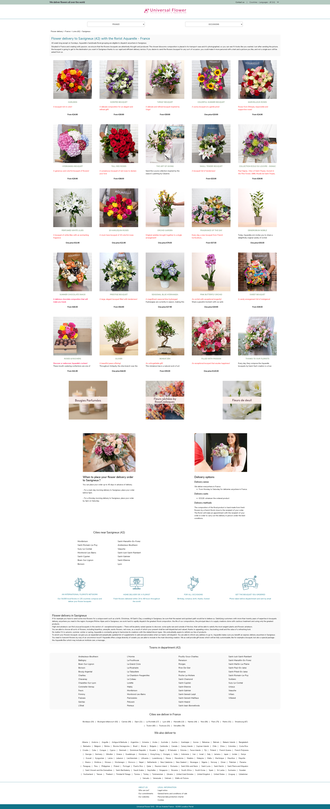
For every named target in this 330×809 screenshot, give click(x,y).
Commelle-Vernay (86, 686)
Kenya (243, 754)
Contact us (240, 2)
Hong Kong (155, 754)
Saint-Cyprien (84, 556)
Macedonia (179, 758)
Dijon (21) (138, 721)
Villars (231, 694)
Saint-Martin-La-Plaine (239, 664)
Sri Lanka (220, 770)
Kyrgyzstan (99, 758)
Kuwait (89, 758)
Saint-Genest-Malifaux (189, 698)
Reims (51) (227, 721)
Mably (130, 686)
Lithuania (144, 758)
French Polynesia (241, 750)
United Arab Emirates (184, 774)
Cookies (161, 800)
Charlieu (82, 675)
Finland (213, 750)
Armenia (145, 742)
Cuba (94, 750)
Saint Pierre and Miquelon (238, 766)
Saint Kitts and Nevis (189, 766)
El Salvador (172, 750)
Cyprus (113, 750)
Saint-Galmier (124, 556)
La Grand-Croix (134, 664)
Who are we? (143, 790)
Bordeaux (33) (88, 721)
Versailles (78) (179, 725)
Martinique (219, 758)
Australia (164, 742)
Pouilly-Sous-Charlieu (188, 656)
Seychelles (151, 770)
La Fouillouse (133, 660)
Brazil (135, 746)
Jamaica (217, 754)
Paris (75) (215, 721)
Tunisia (137, 774)
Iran (194, 754)
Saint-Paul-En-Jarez (238, 667)
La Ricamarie (132, 667)
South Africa (186, 770)
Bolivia (107, 746)
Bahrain (216, 742)
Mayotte (242, 758)
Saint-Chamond (186, 679)
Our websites (143, 797)
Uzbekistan (243, 774)
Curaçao (103, 750)
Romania (174, 766)
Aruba (154, 742)
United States (219, 774)
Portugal (126, 766)
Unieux (232, 686)
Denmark (122, 750)
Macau (168, 758)
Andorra (95, 742)
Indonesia (185, 754)
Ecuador (153, 750)
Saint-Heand (184, 701)
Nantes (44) (192, 721)
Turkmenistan (157, 774)
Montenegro (120, 762)
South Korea (200, 770)
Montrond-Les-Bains (87, 552)
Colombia (232, 746)
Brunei (143, 746)
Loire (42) (76, 31)
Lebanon (119, 758)
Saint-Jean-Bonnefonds (189, 705)
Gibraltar (109, 754)
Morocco (131, 762)
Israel (201, 754)
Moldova (97, 762)
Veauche (121, 549)
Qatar (149, 766)
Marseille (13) (179, 721)
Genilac (81, 701)
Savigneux (86, 31)
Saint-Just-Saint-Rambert (129, 552)
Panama (243, 762)
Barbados (87, 746)
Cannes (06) (126, 721)
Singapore (163, 770)
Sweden (242, 770)
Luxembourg (157, 758)
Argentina (134, 742)
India (176, 754)
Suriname (232, 770)
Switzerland (88, 774)
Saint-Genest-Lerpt (187, 694)
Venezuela (157, 778)
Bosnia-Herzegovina (121, 746)
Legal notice (162, 790)
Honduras (143, 754)
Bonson (81, 564)
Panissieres (132, 698)
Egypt (162, 750)
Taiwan (99, 774)
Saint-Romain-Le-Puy (87, 545)
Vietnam (168, 778)
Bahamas (206, 742)
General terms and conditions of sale (172, 793)
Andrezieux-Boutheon (128, 545)
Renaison (183, 660)
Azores (196, 742)
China (222, 746)
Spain (211, 770)
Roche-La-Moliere (187, 675)
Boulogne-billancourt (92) (107, 721)
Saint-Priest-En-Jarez (238, 671)
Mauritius (231, 758)
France (67, 31)
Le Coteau (131, 679)
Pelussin (131, 701)
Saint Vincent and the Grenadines (98, 770)
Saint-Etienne (124, 560)
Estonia (183, 750)
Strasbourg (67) (241, 721)
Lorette (130, 683)
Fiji (205, 750)
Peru (96, 766)
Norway (214, 762)
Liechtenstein (132, 758)
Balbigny (82, 660)
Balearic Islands (229, 742)
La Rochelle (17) (152, 721)
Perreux (130, 705)
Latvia (110, 758)
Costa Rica (243, 746)
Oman (223, 762)
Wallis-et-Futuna (181, 778)
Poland (116, 766)
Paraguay (86, 766)
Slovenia (174, 770)
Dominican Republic (138, 750)
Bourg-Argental (85, 671)
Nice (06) (204, 721)
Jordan (234, 754)
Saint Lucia (205, 766)
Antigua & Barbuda (119, 742)
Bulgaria (153, 746)
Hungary (166, 754)
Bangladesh (243, 742)
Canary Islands (187, 746)
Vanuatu (146, 778)
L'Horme (131, 656)
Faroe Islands (195, 750)
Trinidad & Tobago (123, 774)
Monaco (108, 762)
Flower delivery (57, 31)
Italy (209, 754)
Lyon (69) (166, 721)
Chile (214, 746)
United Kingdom (203, 774)
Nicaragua (194, 762)
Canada (174, 746)
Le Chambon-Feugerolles (138, 675)
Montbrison (83, 541)
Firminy (81, 694)
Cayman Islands (202, 746)
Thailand (109, 774)
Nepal (141, 762)
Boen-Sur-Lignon (85, 560)
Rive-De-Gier (184, 667)
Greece (119, 754)
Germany (98, 754)
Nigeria (204, 762)
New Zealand (181, 762)
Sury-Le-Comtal (85, 549)
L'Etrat (81, 705)
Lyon (120, 564)
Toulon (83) (150, 725)
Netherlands (152, 762)
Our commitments (145, 793)
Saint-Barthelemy (123, 770)
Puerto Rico (138, 766)
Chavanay (82, 679)
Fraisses (81, 698)
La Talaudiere (133, 671)
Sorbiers (232, 679)
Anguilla (105, 742)
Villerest (232, 698)
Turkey (146, 774)
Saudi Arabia (139, 770)
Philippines (105, 766)
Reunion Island (161, 766)
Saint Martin (219, 766)
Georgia (88, 754)
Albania (85, 742)
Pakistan (232, 762)
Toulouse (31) (164, 725)
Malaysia (200, 758)
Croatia (85, 750)
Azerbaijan (185, 742)
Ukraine (170, 774)
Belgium (97, 746)
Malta (209, 758)
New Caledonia (166, 762)
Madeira (190, 758)
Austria (174, 742)
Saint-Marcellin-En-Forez (129, 541)
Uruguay (231, 774)
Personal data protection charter (171, 797)
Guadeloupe (130, 754)
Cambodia (164, 746)
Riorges (182, 664)
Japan (226, 754)
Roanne (182, 671)
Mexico (88, 762)
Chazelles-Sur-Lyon (87, 683)
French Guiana (225, 750)
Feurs (80, 690)
